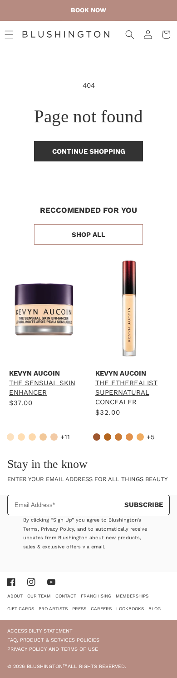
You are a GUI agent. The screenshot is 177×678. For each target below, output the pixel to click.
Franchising (96, 595)
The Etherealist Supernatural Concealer (126, 392)
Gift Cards (20, 608)
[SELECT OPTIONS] (43, 352)
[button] (9, 34)
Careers (101, 608)
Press (79, 608)
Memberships (132, 595)
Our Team (39, 595)
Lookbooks (130, 608)
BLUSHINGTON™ (47, 666)
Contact (65, 595)
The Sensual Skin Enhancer (42, 388)
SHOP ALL (88, 235)
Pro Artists (53, 608)
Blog (154, 608)
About (15, 595)
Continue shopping (88, 151)
